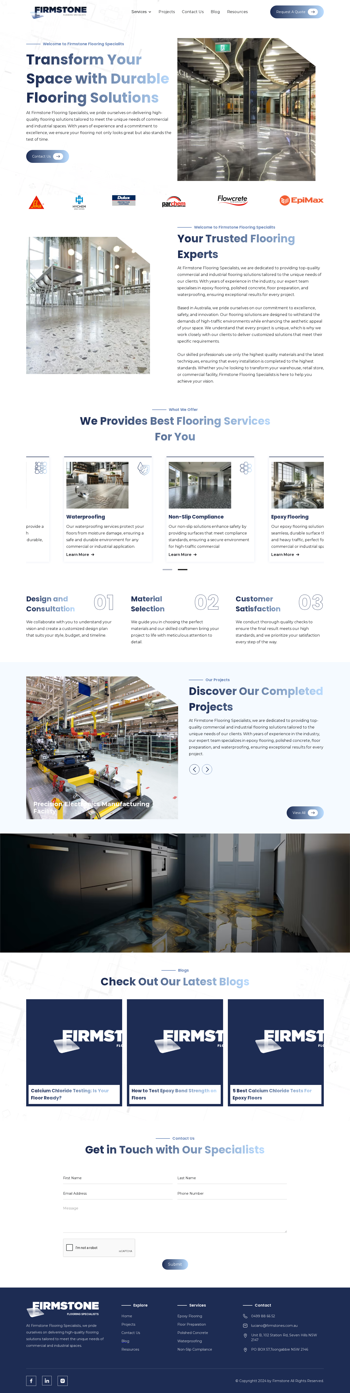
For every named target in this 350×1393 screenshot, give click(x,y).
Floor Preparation (191, 1324)
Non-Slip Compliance (194, 1349)
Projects (167, 12)
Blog (215, 12)
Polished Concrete (192, 1333)
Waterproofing (189, 1341)
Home (126, 1316)
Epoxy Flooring (189, 1316)
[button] (141, 11)
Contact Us (193, 12)
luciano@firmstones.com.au (274, 1325)
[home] (58, 12)
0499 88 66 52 (263, 1316)
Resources (237, 12)
